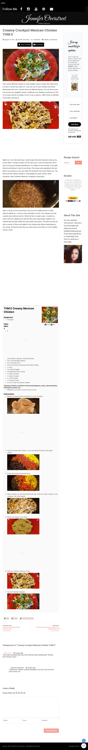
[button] (74, 83)
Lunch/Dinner (53, 39)
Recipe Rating (7, 693)
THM (7, 618)
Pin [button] (53, 324)
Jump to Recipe (25, 44)
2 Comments (36, 39)
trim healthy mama (27, 618)
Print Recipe (39, 44)
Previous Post (11, 627)
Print (48, 324)
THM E (15, 618)
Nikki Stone (8, 653)
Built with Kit (74, 137)
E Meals (46, 39)
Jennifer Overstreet (44, 18)
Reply (29, 653)
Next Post (47, 627)
